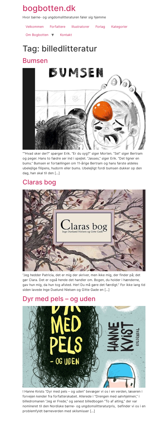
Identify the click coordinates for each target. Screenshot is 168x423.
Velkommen (35, 27)
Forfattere (57, 27)
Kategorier (119, 27)
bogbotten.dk (49, 8)
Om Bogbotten (37, 35)
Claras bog (39, 182)
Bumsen (35, 61)
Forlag (100, 27)
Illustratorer (80, 27)
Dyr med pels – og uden (59, 299)
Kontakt (66, 35)
